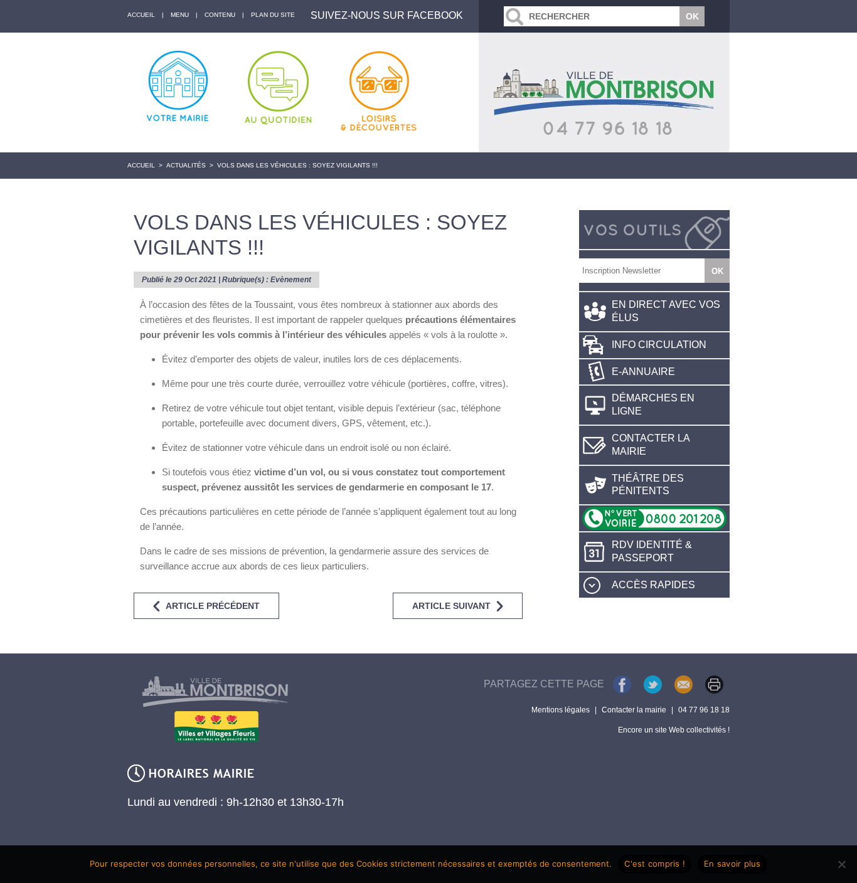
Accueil (141, 165)
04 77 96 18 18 (704, 710)
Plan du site (273, 14)
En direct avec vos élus (666, 311)
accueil (141, 14)
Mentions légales (560, 710)
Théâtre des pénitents (648, 485)
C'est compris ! (654, 864)
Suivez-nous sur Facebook (387, 15)
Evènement (290, 279)
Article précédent (213, 606)
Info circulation (659, 344)
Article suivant (451, 606)
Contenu (220, 14)
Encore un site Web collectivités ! (674, 730)
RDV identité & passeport (652, 551)
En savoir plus (732, 864)
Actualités (186, 165)
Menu (180, 14)
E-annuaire (643, 371)
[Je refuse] (841, 864)
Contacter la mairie (651, 445)
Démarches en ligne (653, 404)
